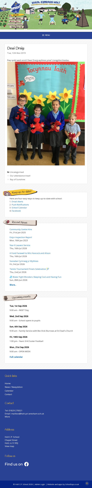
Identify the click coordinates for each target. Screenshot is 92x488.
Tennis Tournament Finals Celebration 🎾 (29, 269)
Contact (8, 394)
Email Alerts (17, 201)
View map (9, 446)
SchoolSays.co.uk (72, 484)
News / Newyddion (14, 387)
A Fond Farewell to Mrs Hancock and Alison (30, 253)
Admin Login (40, 484)
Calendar (9, 390)
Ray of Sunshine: (17, 179)
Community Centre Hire (21, 229)
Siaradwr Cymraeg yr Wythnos (24, 261)
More (7, 416)
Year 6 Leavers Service (20, 245)
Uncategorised (17, 172)
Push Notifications (20, 204)
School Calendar (19, 207)
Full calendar (16, 357)
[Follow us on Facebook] (17, 465)
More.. (13, 284)
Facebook (16, 210)
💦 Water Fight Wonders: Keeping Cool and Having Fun (35, 277)
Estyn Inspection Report (21, 237)
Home (8, 383)
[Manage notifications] (87, 483)
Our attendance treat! (20, 175)
